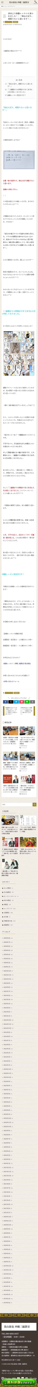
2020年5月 (8, 1245)
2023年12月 (8, 1069)
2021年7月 (8, 1188)
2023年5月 (8, 1098)
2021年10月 (9, 1175)
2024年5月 (8, 1048)
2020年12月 (8, 1216)
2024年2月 (8, 1061)
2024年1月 (8, 1065)
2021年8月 (8, 1184)
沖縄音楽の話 (10, 921)
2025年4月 (8, 1003)
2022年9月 (8, 1130)
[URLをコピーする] (32, 702)
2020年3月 (8, 1253)
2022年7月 (8, 1139)
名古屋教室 (9, 892)
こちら (19, 387)
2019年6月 (8, 1290)
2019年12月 (9, 1266)
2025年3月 (8, 1007)
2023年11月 (8, 1073)
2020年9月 (8, 1229)
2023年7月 (8, 1089)
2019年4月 (8, 1298)
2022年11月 (9, 1122)
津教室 (7, 904)
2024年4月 (8, 1052)
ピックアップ (8, 22)
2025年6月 (8, 995)
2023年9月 (8, 1081)
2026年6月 (8, 946)
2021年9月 (8, 1180)
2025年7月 (8, 991)
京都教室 (8, 912)
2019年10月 (8, 1274)
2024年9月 (8, 1032)
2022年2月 (8, 1159)
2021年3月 (8, 1204)
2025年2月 (8, 1011)
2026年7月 (8, 942)
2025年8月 (8, 987)
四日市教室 (9, 900)
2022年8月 (8, 1134)
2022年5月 (8, 1147)
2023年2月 (8, 1110)
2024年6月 (8, 1044)
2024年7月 (8, 1040)
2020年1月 (8, 1261)
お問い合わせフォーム (11, 681)
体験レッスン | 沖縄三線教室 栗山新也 (17, 663)
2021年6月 (8, 1192)
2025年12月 (8, 971)
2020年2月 (8, 1257)
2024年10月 (9, 1028)
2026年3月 (8, 958)
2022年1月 (8, 1163)
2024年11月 (9, 1024)
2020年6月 (8, 1241)
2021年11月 (9, 1171)
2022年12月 (8, 1118)
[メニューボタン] (2, 2)
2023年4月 (8, 1102)
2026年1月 (8, 966)
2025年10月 (9, 979)
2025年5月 (8, 999)
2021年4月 (8, 1200)
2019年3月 (8, 1302)
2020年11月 (8, 1221)
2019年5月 (8, 1294)
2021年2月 (8, 1208)
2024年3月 (8, 1057)
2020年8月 (8, 1233)
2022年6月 (8, 1143)
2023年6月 (8, 1093)
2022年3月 (8, 1155)
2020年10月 (8, 1225)
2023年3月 (8, 1106)
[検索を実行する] (34, 804)
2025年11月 (9, 975)
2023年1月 (8, 1114)
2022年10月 (8, 1126)
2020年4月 (8, 1249)
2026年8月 (8, 938)
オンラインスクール (11, 896)
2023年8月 (8, 1085)
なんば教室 (8, 888)
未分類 (7, 916)
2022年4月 (8, 1151)
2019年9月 (8, 1278)
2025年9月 (8, 983)
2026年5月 (8, 950)
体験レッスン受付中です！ (17, 95)
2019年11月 (9, 1270)
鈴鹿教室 (15, 22)
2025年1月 (8, 1016)
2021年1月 (8, 1212)
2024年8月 (8, 1036)
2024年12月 (9, 1020)
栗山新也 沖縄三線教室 (19, 2)
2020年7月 (8, 1237)
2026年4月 (8, 954)
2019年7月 (8, 1286)
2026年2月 (8, 962)
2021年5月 (8, 1196)
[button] (5, 702)
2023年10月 (8, 1077)
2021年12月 (9, 1167)
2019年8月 (8, 1282)
